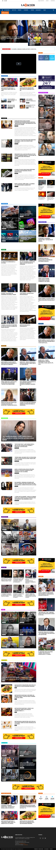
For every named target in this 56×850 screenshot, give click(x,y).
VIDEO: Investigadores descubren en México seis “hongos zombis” (26, 753)
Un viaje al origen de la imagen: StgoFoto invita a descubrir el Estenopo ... (18, 595)
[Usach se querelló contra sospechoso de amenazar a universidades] (4, 100)
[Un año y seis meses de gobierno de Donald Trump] (9, 287)
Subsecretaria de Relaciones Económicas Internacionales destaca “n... (28, 807)
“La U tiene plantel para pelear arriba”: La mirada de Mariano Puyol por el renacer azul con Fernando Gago (27, 538)
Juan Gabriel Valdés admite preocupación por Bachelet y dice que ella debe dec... (9, 363)
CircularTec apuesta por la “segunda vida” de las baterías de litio (27, 238)
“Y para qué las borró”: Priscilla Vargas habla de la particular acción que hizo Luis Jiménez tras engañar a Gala (25, 498)
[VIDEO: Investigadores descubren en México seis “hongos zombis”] (42, 182)
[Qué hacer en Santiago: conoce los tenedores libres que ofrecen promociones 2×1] (6, 712)
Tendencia (21, 216)
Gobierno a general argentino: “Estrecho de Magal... (45, 240)
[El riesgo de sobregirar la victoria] (9, 256)
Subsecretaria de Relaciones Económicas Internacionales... (45, 260)
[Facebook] (2, 1)
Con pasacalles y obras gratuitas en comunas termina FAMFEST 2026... (6, 579)
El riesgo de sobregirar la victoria (8, 262)
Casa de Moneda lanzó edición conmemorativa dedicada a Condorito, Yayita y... (30, 581)
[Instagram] (4, 1)
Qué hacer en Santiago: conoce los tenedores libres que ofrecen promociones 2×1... (24, 709)
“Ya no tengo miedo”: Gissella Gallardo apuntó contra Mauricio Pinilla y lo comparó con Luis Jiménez (46, 138)
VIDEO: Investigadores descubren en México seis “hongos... (41, 187)
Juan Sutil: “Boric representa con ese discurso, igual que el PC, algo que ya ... (28, 363)
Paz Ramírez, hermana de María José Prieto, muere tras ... (24, 49)
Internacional (41, 276)
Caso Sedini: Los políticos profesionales (27, 294)
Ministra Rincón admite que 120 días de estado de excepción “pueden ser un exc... (9, 404)
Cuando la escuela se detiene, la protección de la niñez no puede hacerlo (9, 326)
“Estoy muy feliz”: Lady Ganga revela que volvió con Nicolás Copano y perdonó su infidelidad (24, 445)
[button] (53, 10)
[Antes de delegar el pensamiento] (28, 319)
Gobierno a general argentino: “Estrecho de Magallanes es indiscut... (8, 807)
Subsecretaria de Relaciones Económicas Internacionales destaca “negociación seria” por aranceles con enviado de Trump (25, 122)
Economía (26, 10)
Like (41, 55)
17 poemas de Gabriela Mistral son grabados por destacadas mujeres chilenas (9, 631)
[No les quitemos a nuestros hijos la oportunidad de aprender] (28, 256)
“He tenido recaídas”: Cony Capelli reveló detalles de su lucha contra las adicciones (18, 437)
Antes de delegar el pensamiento (25, 325)
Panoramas (15, 577)
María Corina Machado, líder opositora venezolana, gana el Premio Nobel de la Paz (9, 643)
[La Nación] (28, 5)
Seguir (46, 55)
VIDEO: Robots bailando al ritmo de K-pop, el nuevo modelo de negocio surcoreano (9, 752)
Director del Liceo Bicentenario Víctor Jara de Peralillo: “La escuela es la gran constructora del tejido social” (27, 526)
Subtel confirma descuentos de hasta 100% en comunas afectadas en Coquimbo (9, 213)
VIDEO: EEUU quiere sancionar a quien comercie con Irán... (11, 106)
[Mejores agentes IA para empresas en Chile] (27, 212)
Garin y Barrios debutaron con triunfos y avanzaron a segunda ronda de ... (46, 594)
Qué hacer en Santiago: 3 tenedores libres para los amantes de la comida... (8, 822)
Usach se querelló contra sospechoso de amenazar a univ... (12, 100)
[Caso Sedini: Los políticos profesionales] (28, 287)
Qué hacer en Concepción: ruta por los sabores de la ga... (27, 89)
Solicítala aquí (25, 844)
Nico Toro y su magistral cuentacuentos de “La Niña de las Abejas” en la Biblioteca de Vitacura (9, 526)
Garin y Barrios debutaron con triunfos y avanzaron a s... (31, 100)
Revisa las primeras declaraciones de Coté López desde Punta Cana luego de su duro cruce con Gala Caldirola (45, 126)
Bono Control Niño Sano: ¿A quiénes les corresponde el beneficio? (25, 184)
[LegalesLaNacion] (46, 88)
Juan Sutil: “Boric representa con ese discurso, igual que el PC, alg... (45, 362)
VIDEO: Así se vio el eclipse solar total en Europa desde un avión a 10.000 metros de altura (27, 764)
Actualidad (7, 10)
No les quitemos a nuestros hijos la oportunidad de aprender (27, 263)
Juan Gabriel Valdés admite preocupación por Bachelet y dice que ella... (46, 341)
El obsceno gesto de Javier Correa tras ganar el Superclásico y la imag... (45, 653)
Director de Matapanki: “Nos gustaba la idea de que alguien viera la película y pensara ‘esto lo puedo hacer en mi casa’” (10, 538)
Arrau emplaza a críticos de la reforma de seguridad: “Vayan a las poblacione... (8, 383)
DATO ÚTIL (14, 10)
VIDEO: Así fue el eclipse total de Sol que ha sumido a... (50, 186)
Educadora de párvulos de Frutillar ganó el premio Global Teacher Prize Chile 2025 (27, 631)
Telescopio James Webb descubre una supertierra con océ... (50, 199)
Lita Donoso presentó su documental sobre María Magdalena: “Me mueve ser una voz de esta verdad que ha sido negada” (9, 550)
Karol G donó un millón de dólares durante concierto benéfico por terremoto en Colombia (24, 470)
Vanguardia (38, 10)
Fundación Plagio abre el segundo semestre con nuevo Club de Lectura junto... (18, 580)
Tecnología (4, 228)
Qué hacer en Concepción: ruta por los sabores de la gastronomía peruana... (25, 685)
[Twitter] (5, 1)
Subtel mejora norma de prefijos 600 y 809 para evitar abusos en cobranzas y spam (10, 238)
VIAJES (44, 10)
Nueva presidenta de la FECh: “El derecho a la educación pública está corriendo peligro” (10, 619)
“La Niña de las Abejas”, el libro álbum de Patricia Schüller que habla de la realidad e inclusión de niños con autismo (26, 643)
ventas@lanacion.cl (22, 843)
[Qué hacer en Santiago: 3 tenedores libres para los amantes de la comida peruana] (9, 82)
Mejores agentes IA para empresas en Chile (26, 214)
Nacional (3, 35)
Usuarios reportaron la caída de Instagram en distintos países (26, 226)
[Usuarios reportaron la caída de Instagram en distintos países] (27, 224)
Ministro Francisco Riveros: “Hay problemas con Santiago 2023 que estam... (46, 633)
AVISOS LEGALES (5, 12)
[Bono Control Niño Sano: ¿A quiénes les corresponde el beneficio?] (6, 187)
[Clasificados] (46, 168)
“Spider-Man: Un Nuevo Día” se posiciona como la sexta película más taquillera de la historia (25, 458)
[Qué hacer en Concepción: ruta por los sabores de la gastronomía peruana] (28, 82)
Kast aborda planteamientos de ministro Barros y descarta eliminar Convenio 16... (28, 383)
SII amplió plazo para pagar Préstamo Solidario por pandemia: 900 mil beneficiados (25, 171)
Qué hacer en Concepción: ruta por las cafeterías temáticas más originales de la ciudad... (25, 722)
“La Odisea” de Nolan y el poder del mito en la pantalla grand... (6, 595)
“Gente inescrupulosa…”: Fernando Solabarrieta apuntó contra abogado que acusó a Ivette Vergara (46, 151)
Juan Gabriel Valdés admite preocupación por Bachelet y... (46, 300)
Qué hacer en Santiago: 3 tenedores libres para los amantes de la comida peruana (17, 678)
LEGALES (47, 0)
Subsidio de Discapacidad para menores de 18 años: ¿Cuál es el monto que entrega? (25, 141)
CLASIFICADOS (53, 0)
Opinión (19, 10)
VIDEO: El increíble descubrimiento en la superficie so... (41, 198)
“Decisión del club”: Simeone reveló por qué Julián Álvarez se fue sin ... (46, 613)
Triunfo (32, 10)
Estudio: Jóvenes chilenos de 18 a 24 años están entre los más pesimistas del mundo (10, 777)
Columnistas (3, 291)
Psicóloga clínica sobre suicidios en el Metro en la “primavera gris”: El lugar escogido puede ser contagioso (27, 550)
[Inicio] (2, 10)
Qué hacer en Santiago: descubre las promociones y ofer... (30, 106)
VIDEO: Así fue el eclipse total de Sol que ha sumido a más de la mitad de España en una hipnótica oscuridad (27, 776)
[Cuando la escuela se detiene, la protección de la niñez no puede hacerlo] (9, 319)
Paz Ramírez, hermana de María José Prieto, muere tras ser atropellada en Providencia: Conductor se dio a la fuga (25, 483)
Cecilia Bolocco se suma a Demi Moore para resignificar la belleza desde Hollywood (26, 619)
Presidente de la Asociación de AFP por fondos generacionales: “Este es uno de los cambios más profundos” (25, 155)
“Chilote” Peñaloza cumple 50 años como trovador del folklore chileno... (30, 595)
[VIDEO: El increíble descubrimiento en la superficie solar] (42, 194)
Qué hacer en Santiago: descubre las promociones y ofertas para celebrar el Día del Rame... (25, 696)
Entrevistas (4, 529)
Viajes (2, 86)
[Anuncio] (19, 412)
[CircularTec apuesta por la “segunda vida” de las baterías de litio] (27, 236)
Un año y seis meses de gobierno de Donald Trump (8, 294)
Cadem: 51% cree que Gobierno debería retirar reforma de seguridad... (28, 404)
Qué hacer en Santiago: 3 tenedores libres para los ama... (8, 89)
